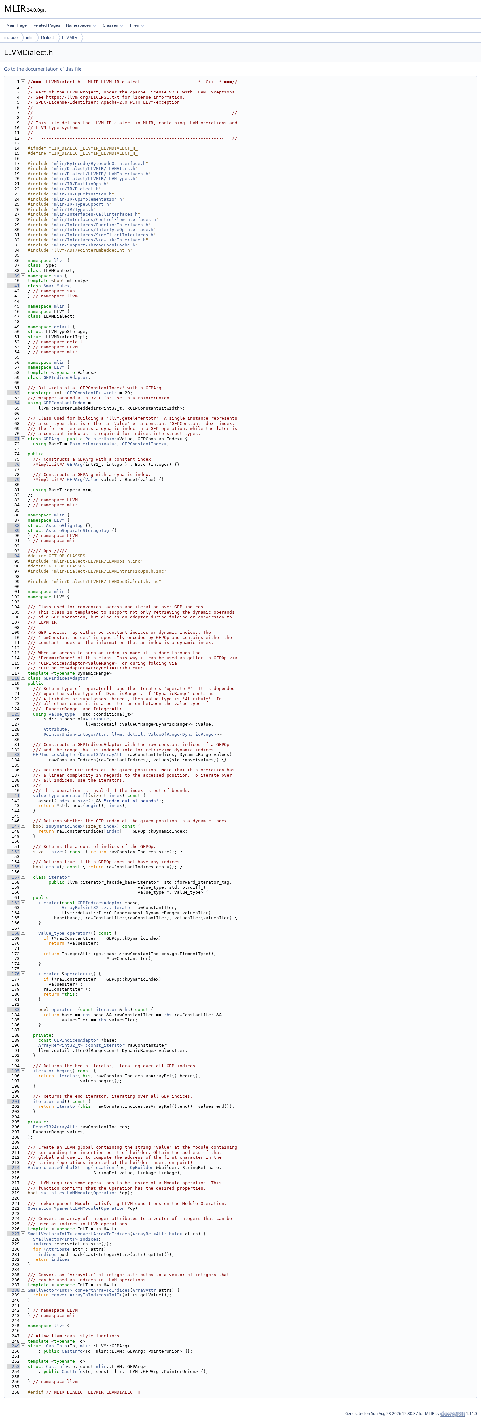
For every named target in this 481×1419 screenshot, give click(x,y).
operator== (64, 1009)
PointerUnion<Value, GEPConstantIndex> (118, 443)
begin (91, 805)
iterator (59, 877)
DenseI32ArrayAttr (102, 754)
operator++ (77, 973)
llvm (59, 260)
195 (13, 1070)
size (83, 800)
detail (62, 326)
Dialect (47, 37)
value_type (62, 714)
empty (52, 866)
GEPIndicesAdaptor (66, 377)
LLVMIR (69, 37)
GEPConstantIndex (64, 402)
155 (13, 866)
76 (13, 464)
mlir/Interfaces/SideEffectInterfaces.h (103, 234)
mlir (29, 37)
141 (13, 795)
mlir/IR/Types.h (73, 209)
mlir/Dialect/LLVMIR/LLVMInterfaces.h (101, 173)
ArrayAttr (144, 1290)
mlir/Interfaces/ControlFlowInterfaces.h (105, 219)
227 (13, 1233)
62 (13, 392)
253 (13, 1366)
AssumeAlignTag (64, 525)
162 (13, 902)
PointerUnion (101, 438)
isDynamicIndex (64, 826)
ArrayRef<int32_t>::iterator (97, 907)
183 (13, 1009)
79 (13, 479)
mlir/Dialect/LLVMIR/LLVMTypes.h (94, 178)
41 (13, 285)
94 (13, 555)
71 (13, 438)
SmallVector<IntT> (50, 1233)
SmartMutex (57, 285)
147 (13, 826)
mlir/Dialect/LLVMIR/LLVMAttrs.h (94, 168)
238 (13, 1290)
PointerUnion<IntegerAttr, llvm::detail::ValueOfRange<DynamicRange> (130, 734)
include (11, 37)
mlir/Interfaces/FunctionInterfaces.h (101, 224)
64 (13, 402)
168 (13, 933)
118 (13, 678)
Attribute (97, 719)
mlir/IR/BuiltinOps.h (80, 183)
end (60, 1101)
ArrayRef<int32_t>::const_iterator (81, 1045)
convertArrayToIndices (102, 1233)
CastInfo (56, 1345)
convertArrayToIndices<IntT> (86, 1294)
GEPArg (51, 438)
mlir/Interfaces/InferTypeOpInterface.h (103, 229)
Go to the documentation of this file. (43, 69)
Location (103, 1167)
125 (13, 714)
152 (13, 851)
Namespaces (78, 25)
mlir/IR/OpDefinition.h (83, 194)
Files (134, 25)
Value (91, 479)
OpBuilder (141, 1167)
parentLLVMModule (77, 1208)
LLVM (59, 367)
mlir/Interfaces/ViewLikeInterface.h (100, 239)
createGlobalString (67, 1167)
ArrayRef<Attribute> (157, 1233)
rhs (126, 1009)
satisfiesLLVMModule (66, 1193)
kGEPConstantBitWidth (90, 392)
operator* (79, 933)
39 (13, 275)
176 (13, 973)
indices (89, 1239)
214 (13, 1167)
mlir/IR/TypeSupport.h (81, 204)
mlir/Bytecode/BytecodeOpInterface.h (100, 163)
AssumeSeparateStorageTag (77, 530)
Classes (110, 25)
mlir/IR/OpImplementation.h (88, 199)
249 (13, 1345)
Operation (105, 1193)
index (115, 795)
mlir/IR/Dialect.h (76, 188)
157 (13, 877)
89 (13, 530)
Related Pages (46, 25)
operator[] (75, 795)
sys (58, 275)
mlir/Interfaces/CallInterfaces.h (96, 214)
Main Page (16, 25)
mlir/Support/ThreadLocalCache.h (94, 245)
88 (13, 525)
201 (13, 1101)
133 (13, 754)
